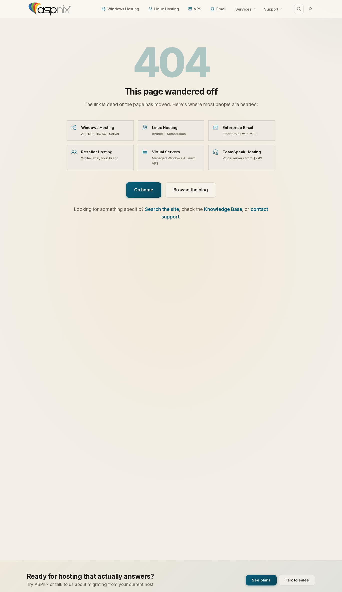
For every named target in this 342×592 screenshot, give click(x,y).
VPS (197, 9)
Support (271, 9)
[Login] (310, 9)
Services (243, 9)
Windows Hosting (123, 9)
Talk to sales (297, 580)
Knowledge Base (223, 209)
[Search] (299, 9)
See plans (261, 580)
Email (221, 9)
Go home (143, 189)
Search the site (162, 209)
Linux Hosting (166, 9)
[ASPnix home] (49, 9)
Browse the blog (191, 189)
